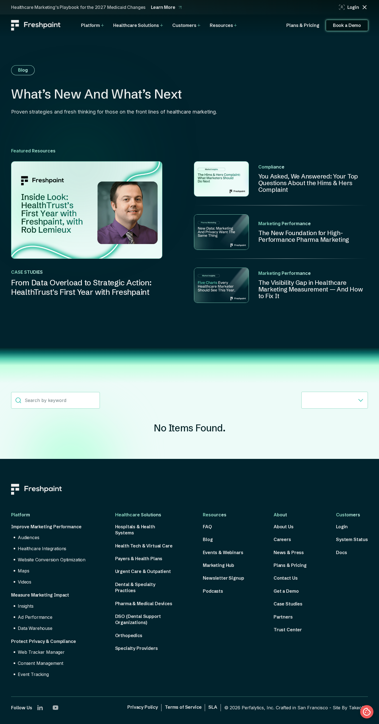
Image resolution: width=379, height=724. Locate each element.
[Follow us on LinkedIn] (40, 707)
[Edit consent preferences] (366, 711)
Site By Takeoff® (350, 707)
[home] (35, 25)
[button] (92, 25)
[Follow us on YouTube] (55, 707)
